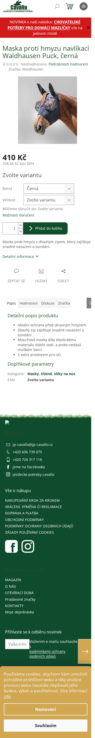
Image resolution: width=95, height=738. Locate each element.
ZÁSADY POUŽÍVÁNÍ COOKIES (29, 532)
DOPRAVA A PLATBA (21, 513)
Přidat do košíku (48, 228)
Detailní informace (18, 256)
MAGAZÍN (13, 579)
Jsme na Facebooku (29, 466)
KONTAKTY (14, 605)
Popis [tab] (11, 303)
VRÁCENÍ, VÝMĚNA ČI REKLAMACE (33, 506)
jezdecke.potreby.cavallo (33, 474)
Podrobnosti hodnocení (68, 64)
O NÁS (10, 586)
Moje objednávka (19, 612)
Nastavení (45, 709)
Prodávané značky (20, 599)
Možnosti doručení (18, 215)
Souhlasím (45, 725)
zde (7, 696)
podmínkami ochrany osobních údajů (47, 654)
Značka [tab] (64, 303)
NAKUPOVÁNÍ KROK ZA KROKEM (32, 500)
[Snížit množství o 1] (20, 231)
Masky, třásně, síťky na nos (51, 373)
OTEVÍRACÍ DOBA (19, 592)
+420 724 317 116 (27, 459)
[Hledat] (57, 6)
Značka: (26, 69)
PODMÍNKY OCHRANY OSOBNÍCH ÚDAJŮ (39, 526)
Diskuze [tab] (47, 303)
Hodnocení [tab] (29, 303)
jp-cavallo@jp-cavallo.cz (33, 444)
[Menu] (84, 6)
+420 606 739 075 (27, 451)
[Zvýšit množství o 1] (20, 225)
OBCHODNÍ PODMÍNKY (24, 519)
